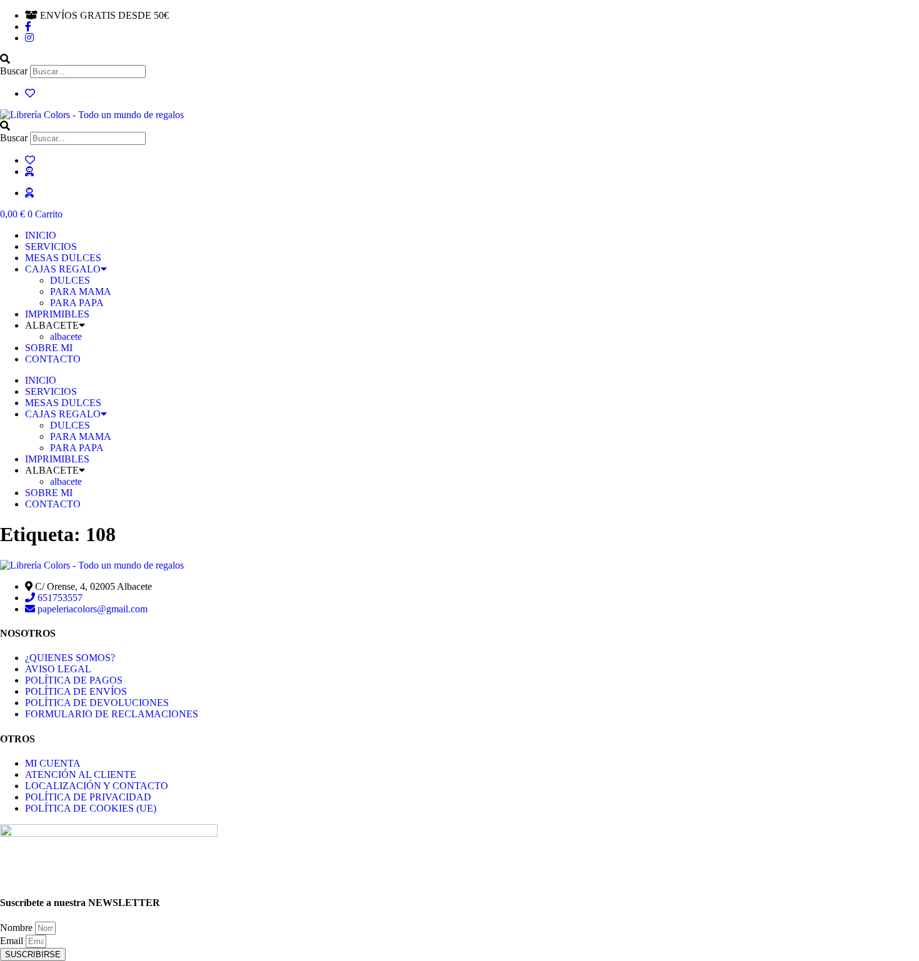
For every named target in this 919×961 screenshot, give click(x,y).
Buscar (14, 71)
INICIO (40, 235)
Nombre (17, 927)
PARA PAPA (77, 302)
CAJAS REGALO (63, 269)
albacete (66, 336)
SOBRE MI (49, 347)
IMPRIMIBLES (57, 314)
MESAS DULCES (63, 257)
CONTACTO (53, 359)
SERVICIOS (51, 246)
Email (13, 940)
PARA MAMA (80, 291)
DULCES (70, 280)
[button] (459, 59)
